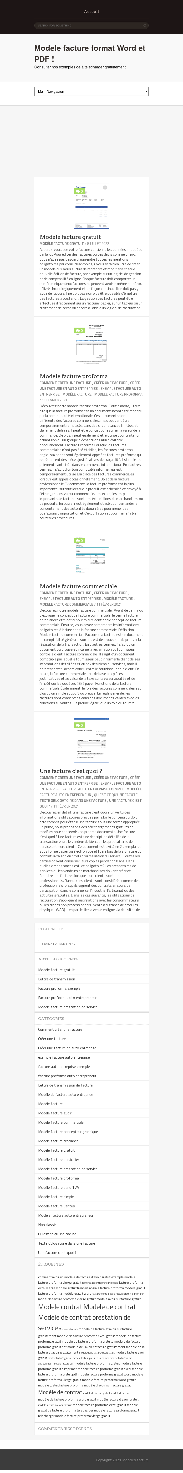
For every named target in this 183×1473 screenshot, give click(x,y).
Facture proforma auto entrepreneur (67, 997)
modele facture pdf (63, 1363)
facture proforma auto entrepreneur (67, 1076)
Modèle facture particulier (58, 1159)
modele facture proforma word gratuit (109, 1379)
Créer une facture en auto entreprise (90, 385)
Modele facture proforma (74, 376)
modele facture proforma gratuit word (104, 1374)
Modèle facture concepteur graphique (68, 1131)
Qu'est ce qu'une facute (115, 795)
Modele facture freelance (58, 1141)
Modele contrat (60, 1306)
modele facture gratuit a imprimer (91, 1358)
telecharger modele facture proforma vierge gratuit (74, 1415)
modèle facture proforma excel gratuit (99, 1404)
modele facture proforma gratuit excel (104, 1368)
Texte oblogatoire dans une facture (73, 800)
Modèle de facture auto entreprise (65, 1094)
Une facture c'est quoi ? (57, 1252)
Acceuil (91, 11)
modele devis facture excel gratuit (97, 1353)
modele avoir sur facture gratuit (119, 1298)
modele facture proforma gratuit (97, 1363)
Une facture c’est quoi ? (71, 771)
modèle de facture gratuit (96, 1393)
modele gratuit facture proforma (60, 1385)
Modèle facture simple (56, 1197)
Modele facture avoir (54, 1113)
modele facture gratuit (60, 1358)
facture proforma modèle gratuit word (65, 1293)
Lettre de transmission (56, 979)
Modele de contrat (109, 1306)
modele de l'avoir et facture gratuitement (96, 1346)
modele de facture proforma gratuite (87, 1341)
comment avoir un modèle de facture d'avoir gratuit (74, 1276)
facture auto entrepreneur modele (100, 1283)
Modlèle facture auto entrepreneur (91, 792)
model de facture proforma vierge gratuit (67, 1298)
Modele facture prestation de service (67, 1007)
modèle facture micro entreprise (55, 1405)
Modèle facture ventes (56, 1206)
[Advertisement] (91, 141)
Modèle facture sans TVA (58, 1187)
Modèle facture (77, 394)
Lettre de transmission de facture (65, 1085)
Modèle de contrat (60, 1392)
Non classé (47, 1224)
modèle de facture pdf (122, 1393)
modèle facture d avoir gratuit (117, 1399)
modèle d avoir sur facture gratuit (107, 1385)
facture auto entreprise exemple (93, 789)
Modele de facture (68, 1329)
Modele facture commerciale (78, 586)
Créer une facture (110, 383)
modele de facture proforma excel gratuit (86, 1335)
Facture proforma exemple (59, 988)
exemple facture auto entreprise (70, 598)
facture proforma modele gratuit (122, 1287)
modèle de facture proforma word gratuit (67, 1399)
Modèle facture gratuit (70, 237)
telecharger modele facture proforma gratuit (108, 1410)
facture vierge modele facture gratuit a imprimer (118, 1294)
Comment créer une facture (65, 383)
